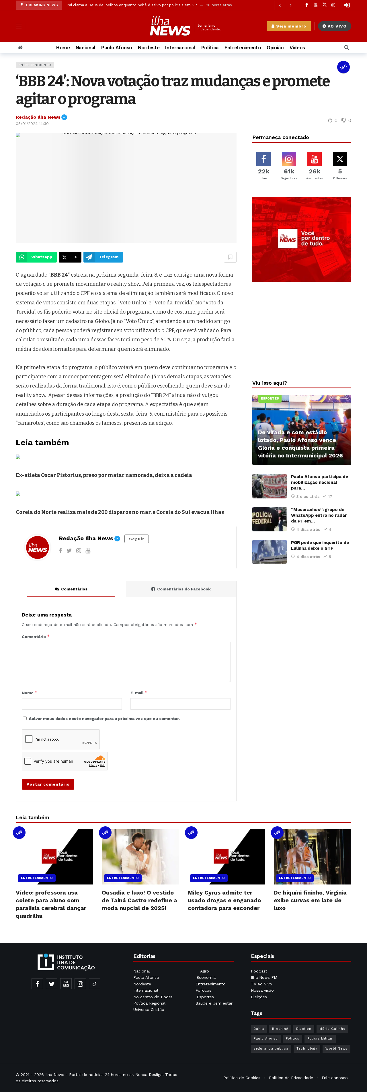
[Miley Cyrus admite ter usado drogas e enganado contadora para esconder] (226, 856)
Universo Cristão (148, 1009)
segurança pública (271, 1048)
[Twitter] (69, 550)
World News (336, 1048)
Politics (292, 1038)
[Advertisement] (302, 329)
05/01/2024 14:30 (32, 123)
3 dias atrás (308, 496)
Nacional (141, 971)
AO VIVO (337, 26)
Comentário (36, 636)
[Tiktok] (94, 983)
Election (303, 1029)
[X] (324, 5)
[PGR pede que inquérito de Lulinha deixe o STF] (269, 552)
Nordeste (143, 984)
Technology (306, 1048)
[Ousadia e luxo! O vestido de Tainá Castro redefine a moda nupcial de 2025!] (140, 856)
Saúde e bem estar (214, 1003)
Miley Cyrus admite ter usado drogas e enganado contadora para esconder (224, 900)
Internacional (146, 990)
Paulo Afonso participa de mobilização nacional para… (319, 482)
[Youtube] (315, 5)
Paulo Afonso (146, 977)
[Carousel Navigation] (285, 5)
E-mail (139, 692)
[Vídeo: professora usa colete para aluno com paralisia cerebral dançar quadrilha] (54, 856)
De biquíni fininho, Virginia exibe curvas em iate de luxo (310, 900)
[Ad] (301, 239)
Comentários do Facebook (184, 589)
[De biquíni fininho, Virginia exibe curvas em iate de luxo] (312, 856)
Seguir (136, 539)
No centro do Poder (152, 997)
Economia (206, 977)
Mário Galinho (332, 1029)
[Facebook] (306, 5)
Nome (30, 692)
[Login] (347, 5)
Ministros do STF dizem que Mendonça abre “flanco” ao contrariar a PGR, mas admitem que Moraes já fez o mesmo (172, 5)
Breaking (280, 1029)
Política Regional (150, 1003)
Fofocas (203, 990)
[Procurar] (347, 47)
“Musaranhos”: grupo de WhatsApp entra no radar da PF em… (319, 515)
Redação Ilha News (41, 117)
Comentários (74, 589)
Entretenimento (34, 65)
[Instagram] (333, 5)
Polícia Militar (320, 1038)
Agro (204, 971)
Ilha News (54, 1074)
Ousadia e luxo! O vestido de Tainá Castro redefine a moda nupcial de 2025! (139, 900)
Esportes (270, 398)
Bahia (259, 1029)
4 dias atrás (308, 529)
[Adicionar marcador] (230, 257)
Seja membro (291, 26)
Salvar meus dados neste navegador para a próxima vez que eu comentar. (104, 718)
